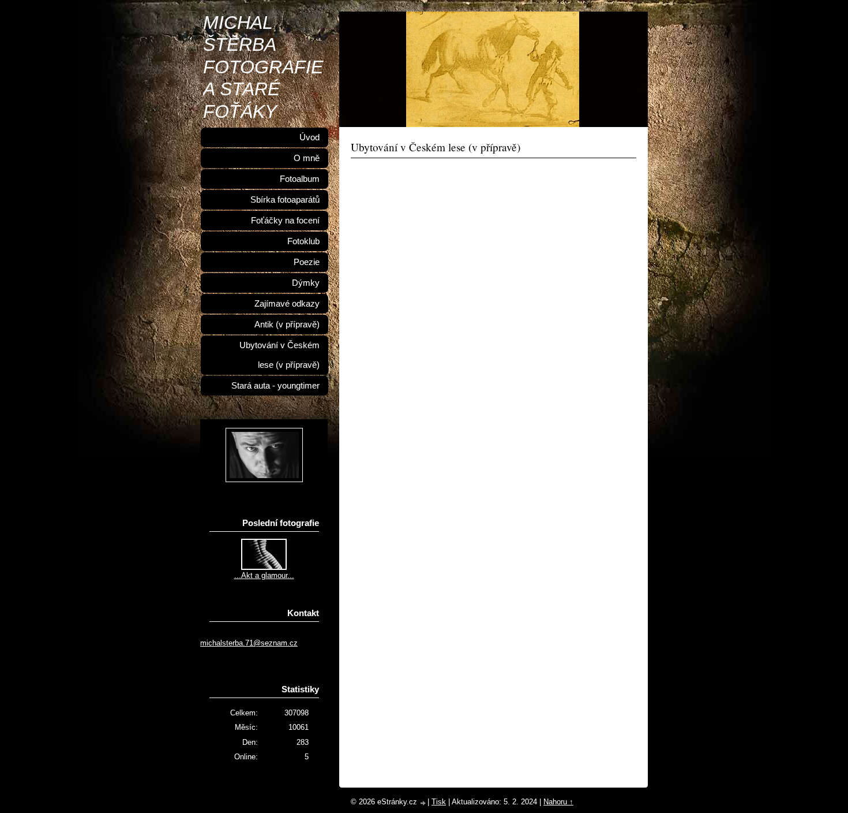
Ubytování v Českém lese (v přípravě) (279, 355)
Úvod (309, 137)
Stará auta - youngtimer (275, 385)
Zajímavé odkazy (287, 303)
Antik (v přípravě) (287, 324)
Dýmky (306, 283)
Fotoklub (303, 241)
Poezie (307, 262)
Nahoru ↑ (558, 801)
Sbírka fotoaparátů (285, 199)
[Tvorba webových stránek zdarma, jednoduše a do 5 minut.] (423, 802)
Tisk (438, 801)
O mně (307, 158)
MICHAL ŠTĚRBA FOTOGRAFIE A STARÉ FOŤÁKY (263, 67)
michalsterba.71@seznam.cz (249, 643)
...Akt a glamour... (264, 575)
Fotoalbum (300, 179)
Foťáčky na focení (285, 220)
